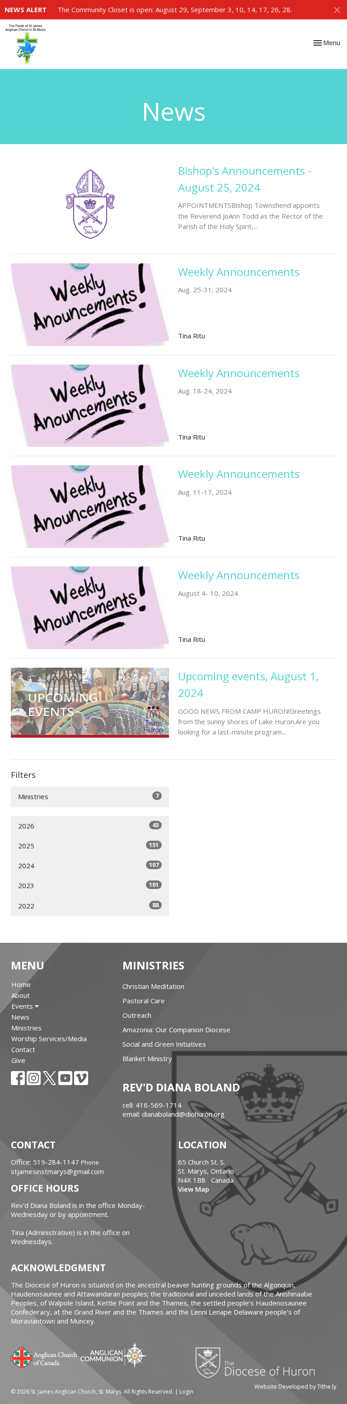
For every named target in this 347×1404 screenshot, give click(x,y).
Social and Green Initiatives (164, 1043)
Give (18, 1060)
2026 (88, 825)
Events (23, 1006)
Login (186, 1391)
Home (21, 984)
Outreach (136, 1015)
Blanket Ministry (147, 1058)
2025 (88, 845)
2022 (88, 905)
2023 (88, 885)
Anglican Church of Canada (44, 1356)
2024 (88, 865)
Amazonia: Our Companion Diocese (176, 1029)
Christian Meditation (153, 986)
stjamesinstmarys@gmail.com (57, 1171)
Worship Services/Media (49, 1038)
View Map (193, 1188)
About (20, 995)
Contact (23, 1049)
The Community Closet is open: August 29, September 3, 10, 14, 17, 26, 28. (174, 9)
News (20, 1016)
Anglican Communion (113, 1355)
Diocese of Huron (258, 1362)
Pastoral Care (143, 1000)
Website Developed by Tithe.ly (295, 1386)
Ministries (88, 796)
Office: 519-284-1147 (45, 1161)
